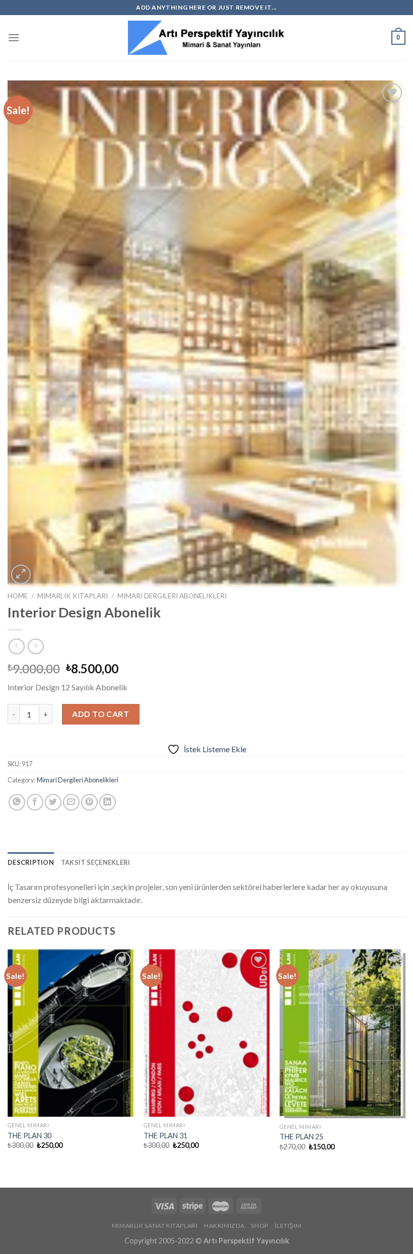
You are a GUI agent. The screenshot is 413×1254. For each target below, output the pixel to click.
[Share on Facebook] (35, 802)
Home (18, 596)
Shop (259, 1225)
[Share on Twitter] (53, 802)
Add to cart (100, 714)
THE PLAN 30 (29, 1135)
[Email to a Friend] (71, 802)
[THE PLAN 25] (342, 1033)
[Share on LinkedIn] (107, 802)
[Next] (404, 1059)
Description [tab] (31, 862)
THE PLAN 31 (165, 1135)
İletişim (287, 1225)
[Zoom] (21, 574)
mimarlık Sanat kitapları (155, 1225)
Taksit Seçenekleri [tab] (95, 862)
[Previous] (8, 1059)
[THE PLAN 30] (70, 1033)
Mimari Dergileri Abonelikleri (172, 596)
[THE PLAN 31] (206, 1033)
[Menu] (14, 37)
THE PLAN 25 (301, 1136)
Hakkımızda (224, 1225)
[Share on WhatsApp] (17, 802)
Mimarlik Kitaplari (72, 596)
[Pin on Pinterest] (89, 802)
